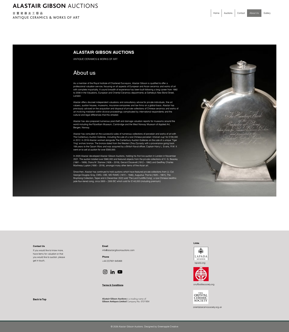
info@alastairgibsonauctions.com (118, 250)
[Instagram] (105, 272)
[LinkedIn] (112, 272)
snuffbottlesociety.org (203, 284)
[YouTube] (120, 272)
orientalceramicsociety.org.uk (207, 307)
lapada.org (200, 262)
